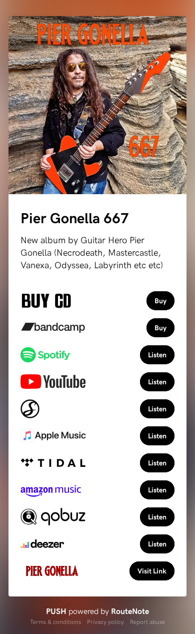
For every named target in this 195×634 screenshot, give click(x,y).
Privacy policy (105, 621)
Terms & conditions (55, 621)
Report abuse (147, 621)
